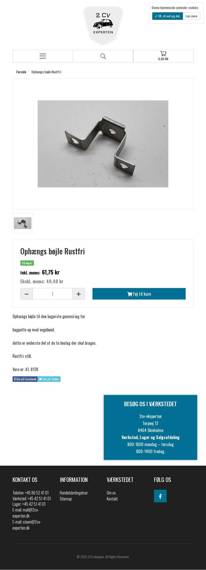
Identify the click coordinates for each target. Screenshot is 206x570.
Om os (111, 493)
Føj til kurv (141, 294)
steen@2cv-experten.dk (27, 525)
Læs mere (191, 16)
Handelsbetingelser (74, 493)
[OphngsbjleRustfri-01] (23, 223)
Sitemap (66, 499)
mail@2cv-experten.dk (26, 513)
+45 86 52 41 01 (37, 493)
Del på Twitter (50, 379)
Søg (103, 56)
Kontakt (112, 499)
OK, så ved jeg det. (169, 16)
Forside (21, 71)
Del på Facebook (26, 379)
